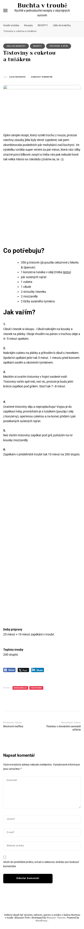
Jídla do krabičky (16, 46)
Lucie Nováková (17, 77)
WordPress (41, 920)
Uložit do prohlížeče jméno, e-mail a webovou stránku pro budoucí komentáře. (41, 864)
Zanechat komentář (42, 77)
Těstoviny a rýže (58, 46)
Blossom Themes (56, 917)
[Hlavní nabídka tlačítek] (5, 10)
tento (66, 272)
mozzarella (20, 688)
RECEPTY (37, 46)
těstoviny (36, 688)
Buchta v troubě (42, 5)
